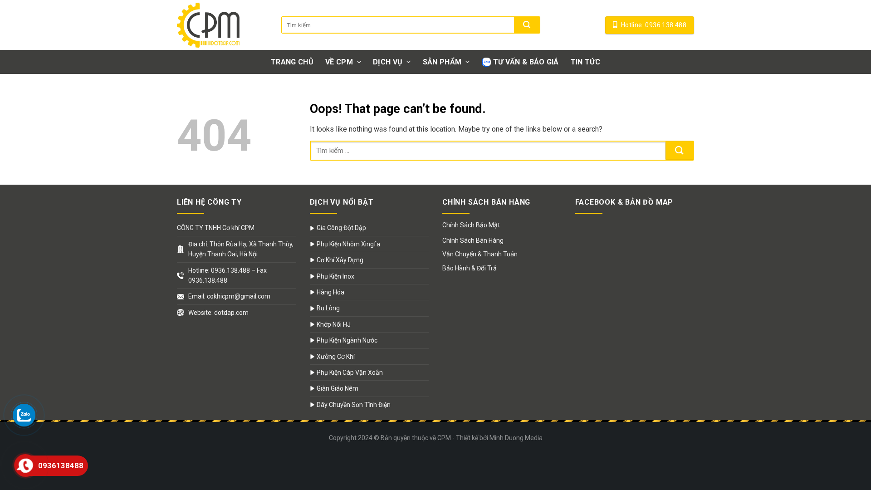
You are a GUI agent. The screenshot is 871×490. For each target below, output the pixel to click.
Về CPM (339, 62)
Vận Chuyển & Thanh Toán (480, 254)
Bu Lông (328, 308)
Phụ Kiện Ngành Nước (347, 340)
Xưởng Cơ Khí (336, 356)
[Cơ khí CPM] (222, 25)
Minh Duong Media (516, 437)
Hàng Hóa (330, 292)
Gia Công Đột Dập (341, 227)
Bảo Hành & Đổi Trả (469, 268)
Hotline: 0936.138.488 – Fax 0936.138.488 (227, 275)
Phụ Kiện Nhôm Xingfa (348, 244)
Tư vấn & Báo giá (526, 62)
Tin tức (585, 62)
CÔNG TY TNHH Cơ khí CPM (215, 227)
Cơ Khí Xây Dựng (340, 260)
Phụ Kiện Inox (335, 276)
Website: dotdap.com (218, 312)
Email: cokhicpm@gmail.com (229, 296)
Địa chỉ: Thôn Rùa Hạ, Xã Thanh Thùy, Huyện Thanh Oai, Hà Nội (241, 249)
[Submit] (526, 25)
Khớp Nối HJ (334, 324)
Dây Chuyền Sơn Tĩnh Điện (354, 404)
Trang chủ (292, 62)
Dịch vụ (387, 62)
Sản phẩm (442, 62)
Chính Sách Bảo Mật (471, 225)
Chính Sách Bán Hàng (473, 240)
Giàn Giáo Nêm (337, 388)
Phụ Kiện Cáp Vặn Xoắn (350, 372)
